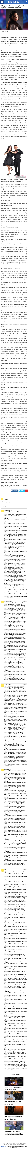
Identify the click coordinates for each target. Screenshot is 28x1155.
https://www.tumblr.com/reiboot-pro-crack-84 (14, 635)
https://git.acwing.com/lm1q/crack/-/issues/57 (14, 702)
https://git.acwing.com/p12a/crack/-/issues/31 (14, 984)
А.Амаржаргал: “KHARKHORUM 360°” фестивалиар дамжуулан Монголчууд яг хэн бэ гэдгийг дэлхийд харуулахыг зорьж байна (14, 1134)
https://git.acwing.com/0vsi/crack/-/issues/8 (15, 802)
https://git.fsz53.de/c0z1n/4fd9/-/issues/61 (16, 653)
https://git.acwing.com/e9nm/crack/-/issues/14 (15, 978)
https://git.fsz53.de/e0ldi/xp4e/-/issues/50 (15, 634)
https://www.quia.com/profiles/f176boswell (14, 745)
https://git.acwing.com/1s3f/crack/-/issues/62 (14, 1016)
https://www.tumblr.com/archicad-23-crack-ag (14, 563)
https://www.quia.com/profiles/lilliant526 (13, 608)
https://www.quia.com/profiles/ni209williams (14, 756)
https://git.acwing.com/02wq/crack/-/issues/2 (14, 900)
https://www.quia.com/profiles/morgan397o (14, 744)
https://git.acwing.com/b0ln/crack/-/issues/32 (14, 776)
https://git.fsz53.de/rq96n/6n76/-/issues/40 (14, 585)
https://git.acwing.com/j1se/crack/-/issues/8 (16, 1052)
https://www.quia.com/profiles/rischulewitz (14, 758)
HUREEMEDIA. (14, 1147)
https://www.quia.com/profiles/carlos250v (13, 662)
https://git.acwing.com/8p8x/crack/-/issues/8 (16, 1065)
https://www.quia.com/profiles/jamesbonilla (14, 661)
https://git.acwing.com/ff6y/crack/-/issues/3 (16, 996)
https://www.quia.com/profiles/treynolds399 (14, 667)
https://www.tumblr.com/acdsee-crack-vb (15, 580)
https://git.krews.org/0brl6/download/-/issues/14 (15, 785)
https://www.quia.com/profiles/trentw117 (14, 728)
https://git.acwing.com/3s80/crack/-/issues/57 (14, 922)
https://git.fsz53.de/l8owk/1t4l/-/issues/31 (14, 572)
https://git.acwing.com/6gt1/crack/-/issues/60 (14, 630)
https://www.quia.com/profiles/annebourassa (14, 749)
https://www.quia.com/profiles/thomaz (13, 604)
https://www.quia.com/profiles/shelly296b (16, 525)
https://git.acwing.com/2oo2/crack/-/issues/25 (14, 559)
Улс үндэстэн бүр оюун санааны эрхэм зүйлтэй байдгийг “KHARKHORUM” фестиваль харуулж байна (13, 1118)
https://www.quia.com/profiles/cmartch (13, 573)
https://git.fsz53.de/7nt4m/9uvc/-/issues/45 (14, 716)
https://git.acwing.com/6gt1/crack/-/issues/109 (15, 760)
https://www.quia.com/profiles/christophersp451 (15, 752)
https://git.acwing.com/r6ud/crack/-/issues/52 (14, 629)
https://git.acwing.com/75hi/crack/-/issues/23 (14, 986)
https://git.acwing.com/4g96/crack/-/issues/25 (14, 790)
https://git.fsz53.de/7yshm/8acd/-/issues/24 (14, 686)
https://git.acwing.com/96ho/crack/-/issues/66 (14, 659)
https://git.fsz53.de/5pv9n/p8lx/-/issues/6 (13, 687)
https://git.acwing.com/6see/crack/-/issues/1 (14, 810)
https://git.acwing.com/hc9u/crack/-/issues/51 (14, 654)
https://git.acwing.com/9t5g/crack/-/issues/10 (14, 819)
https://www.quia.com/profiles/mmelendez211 (14, 732)
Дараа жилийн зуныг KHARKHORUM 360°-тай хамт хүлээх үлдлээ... (14, 1088)
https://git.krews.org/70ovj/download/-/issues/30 (15, 830)
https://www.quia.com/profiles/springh (15, 576)
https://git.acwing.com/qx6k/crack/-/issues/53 (14, 1066)
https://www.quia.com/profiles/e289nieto (13, 567)
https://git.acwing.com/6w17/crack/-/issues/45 (15, 1002)
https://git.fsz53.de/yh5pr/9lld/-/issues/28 (15, 614)
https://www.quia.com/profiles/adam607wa (14, 625)
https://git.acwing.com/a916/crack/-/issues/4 (14, 847)
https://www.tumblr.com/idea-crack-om (13, 544)
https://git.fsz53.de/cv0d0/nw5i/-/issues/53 (14, 750)
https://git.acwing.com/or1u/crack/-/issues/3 (14, 806)
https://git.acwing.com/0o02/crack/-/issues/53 (14, 1049)
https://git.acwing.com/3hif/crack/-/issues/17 (14, 909)
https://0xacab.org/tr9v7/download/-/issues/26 (15, 821)
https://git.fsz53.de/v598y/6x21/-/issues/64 (15, 622)
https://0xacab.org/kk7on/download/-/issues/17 (15, 818)
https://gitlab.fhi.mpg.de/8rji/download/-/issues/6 (15, 743)
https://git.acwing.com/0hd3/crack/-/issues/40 (14, 566)
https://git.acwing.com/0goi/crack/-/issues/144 (15, 741)
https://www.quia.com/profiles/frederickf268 (14, 546)
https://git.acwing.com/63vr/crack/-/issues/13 (14, 998)
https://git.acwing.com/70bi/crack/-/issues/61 (14, 560)
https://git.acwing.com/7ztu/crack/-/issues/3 (16, 897)
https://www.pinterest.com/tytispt (12, 547)
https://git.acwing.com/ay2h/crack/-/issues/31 (14, 954)
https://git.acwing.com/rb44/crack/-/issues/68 (14, 519)
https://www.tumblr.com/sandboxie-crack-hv (14, 632)
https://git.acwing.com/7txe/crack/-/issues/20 (14, 774)
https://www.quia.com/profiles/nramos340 (16, 719)
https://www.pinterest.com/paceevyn (14, 620)
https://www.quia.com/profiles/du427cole (13, 725)
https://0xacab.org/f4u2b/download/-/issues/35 (15, 836)
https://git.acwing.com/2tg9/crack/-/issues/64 (14, 605)
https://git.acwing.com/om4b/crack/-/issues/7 (14, 863)
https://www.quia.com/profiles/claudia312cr (14, 624)
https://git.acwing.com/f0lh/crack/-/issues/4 (14, 908)
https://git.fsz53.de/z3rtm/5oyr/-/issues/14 (16, 708)
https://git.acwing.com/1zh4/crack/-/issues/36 (14, 528)
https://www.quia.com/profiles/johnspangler (16, 737)
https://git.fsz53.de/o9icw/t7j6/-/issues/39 (14, 710)
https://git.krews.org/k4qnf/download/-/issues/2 (15, 791)
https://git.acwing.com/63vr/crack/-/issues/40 (14, 976)
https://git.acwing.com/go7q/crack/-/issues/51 (14, 562)
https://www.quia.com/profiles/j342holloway (14, 698)
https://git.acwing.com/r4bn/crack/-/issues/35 (14, 606)
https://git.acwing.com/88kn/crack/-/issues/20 (14, 641)
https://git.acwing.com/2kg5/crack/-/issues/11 (14, 894)
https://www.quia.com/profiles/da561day (13, 666)
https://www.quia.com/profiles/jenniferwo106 (14, 703)
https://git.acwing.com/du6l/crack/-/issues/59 (14, 786)
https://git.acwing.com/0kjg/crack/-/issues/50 (14, 1061)
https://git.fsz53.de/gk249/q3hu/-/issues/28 (15, 543)
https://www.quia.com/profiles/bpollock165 (15, 571)
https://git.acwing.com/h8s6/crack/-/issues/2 (14, 840)
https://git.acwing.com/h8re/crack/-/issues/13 (16, 645)
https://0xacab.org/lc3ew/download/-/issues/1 (14, 848)
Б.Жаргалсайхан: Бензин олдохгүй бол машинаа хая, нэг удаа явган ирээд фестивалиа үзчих (13, 1103)
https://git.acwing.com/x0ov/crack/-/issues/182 (15, 642)
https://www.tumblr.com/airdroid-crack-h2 (13, 757)
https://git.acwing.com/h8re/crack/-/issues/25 (14, 910)
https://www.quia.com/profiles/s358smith (13, 577)
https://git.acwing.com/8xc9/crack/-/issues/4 (14, 931)
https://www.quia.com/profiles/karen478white (14, 679)
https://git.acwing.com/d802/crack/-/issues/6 (14, 824)
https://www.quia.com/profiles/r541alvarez (15, 678)
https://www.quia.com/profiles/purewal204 (15, 690)
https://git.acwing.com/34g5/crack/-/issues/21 (14, 564)
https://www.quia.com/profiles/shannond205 (15, 700)
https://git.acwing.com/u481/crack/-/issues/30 (14, 694)
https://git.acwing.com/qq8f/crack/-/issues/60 (14, 609)
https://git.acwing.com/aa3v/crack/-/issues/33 (14, 1062)
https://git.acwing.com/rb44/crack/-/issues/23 (14, 898)
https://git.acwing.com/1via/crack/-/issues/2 (14, 811)
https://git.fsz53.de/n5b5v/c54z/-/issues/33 (14, 584)
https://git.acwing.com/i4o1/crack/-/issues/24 (14, 637)
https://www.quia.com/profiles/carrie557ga (16, 724)
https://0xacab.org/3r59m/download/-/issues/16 (15, 773)
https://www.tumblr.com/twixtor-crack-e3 (13, 602)
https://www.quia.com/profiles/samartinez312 (14, 532)
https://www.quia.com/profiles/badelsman (16, 735)
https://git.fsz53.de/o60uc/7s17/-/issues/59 (15, 617)
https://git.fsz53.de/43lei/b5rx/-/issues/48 (13, 555)
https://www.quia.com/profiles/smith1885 (13, 554)
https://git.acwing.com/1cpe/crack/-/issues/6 (14, 778)
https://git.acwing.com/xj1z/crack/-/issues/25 (16, 535)
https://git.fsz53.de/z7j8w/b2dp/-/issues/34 (14, 568)
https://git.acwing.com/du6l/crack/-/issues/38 (15, 843)
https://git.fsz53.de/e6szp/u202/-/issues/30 (15, 696)
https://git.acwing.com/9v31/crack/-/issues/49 (14, 906)
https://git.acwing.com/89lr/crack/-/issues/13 (14, 826)
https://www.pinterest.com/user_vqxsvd (15, 665)
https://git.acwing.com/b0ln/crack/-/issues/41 (14, 777)
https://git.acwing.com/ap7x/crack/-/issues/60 (14, 655)
